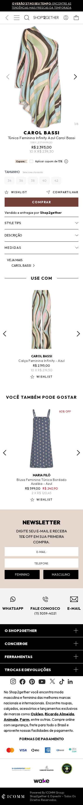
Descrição (13, 235)
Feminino (22, 574)
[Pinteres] (32, 682)
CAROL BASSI (42, 133)
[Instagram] (13, 681)
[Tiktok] (61, 682)
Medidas (13, 248)
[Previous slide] (4, 333)
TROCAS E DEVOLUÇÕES (28, 669)
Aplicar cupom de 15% (48, 161)
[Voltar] (7, 18)
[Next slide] (78, 333)
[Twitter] (52, 681)
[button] (75, 77)
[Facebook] (22, 682)
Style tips (13, 223)
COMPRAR (41, 202)
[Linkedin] (70, 682)
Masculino (61, 574)
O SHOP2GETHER (21, 630)
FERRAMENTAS (19, 656)
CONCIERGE (16, 643)
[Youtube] (42, 681)
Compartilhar (65, 192)
